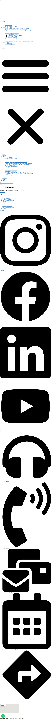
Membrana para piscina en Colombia (12, 33)
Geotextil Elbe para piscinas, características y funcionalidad (16, 39)
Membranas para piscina (7, 27)
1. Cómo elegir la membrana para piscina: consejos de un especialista (18, 30)
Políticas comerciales (6, 197)
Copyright (4, 201)
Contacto (4, 46)
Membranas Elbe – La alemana (11, 37)
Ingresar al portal (8, 43)
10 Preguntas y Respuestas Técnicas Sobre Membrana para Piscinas (18, 28)
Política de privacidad (6, 198)
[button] (25, 101)
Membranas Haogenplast (12, 36)
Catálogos (4, 23)
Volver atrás (2, 192)
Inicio (3, 21)
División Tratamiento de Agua (11, 26)
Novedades (4, 45)
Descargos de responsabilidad (8, 200)
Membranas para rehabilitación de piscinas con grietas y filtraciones (18, 31)
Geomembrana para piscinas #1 (11, 38)
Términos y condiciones (7, 199)
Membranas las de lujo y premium (11, 34)
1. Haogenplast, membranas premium (14, 35)
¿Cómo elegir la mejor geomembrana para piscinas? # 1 (16, 29)
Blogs (3, 48)
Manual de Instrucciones (10, 44)
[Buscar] (1, 184)
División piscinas (8, 25)
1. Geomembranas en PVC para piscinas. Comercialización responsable (19, 41)
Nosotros (4, 22)
